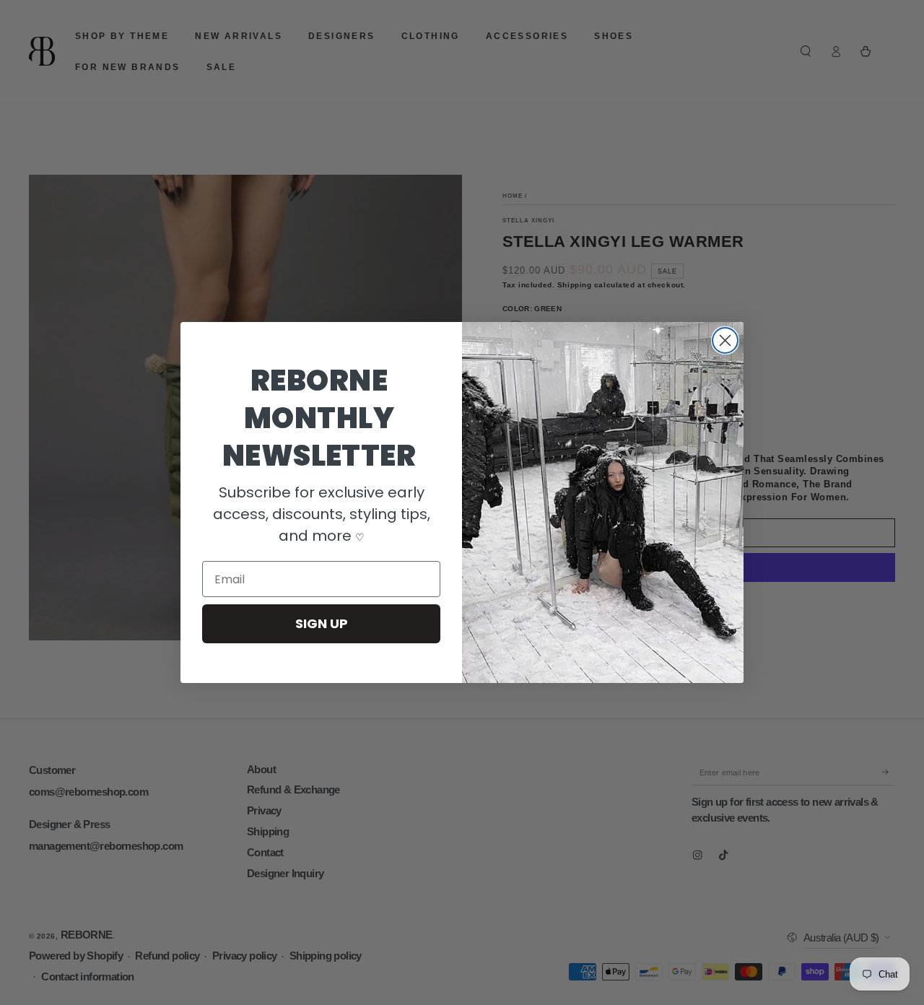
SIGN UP (321, 623)
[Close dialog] (725, 340)
